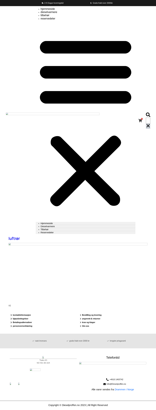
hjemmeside (48, 8)
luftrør (14, 238)
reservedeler (48, 18)
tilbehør (45, 15)
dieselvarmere (49, 12)
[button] (85, 121)
